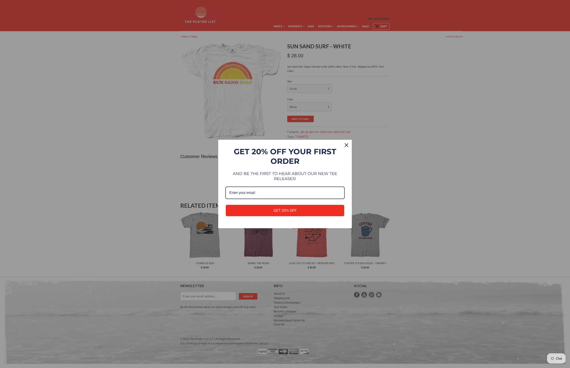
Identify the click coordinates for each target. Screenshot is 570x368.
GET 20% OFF (285, 210)
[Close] (346, 145)
